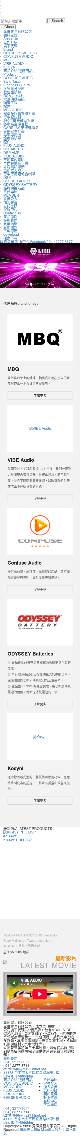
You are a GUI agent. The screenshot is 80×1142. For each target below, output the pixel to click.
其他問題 (10, 227)
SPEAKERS (13, 148)
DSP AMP (11, 152)
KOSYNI (9, 67)
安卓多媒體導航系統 (19, 113)
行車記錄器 (12, 116)
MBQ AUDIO (13, 109)
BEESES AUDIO (16, 181)
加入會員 (10, 202)
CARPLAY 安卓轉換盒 (21, 127)
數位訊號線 (12, 92)
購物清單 (7, 241)
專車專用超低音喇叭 (19, 173)
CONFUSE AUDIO (18, 56)
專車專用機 (12, 134)
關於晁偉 (50, 1093)
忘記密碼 (10, 205)
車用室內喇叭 (14, 159)
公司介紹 (10, 42)
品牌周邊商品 (14, 188)
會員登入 (10, 198)
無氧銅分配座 (14, 88)
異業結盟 (10, 223)
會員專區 (50, 1079)
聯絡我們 (10, 220)
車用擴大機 (12, 170)
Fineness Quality (16, 84)
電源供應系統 (14, 99)
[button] (6, 266)
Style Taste (12, 81)
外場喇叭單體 (14, 166)
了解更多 (40, 395)
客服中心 (22, 241)
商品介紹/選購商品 (18, 1079)
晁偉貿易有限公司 (17, 31)
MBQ (7, 60)
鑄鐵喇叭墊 (12, 138)
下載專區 (50, 1104)
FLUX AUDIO (13, 145)
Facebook (38, 241)
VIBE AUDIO (13, 63)
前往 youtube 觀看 (16, 952)
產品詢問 (10, 216)
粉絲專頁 (27, 1129)
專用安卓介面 (14, 131)
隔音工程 (10, 102)
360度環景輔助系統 (18, 120)
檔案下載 (10, 237)
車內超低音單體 (15, 163)
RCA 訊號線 (13, 95)
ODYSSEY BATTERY (20, 52)
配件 (6, 106)
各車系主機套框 (15, 124)
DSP (7, 177)
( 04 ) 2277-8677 (60, 241)
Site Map (41, 1129)
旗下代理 (50, 1097)
